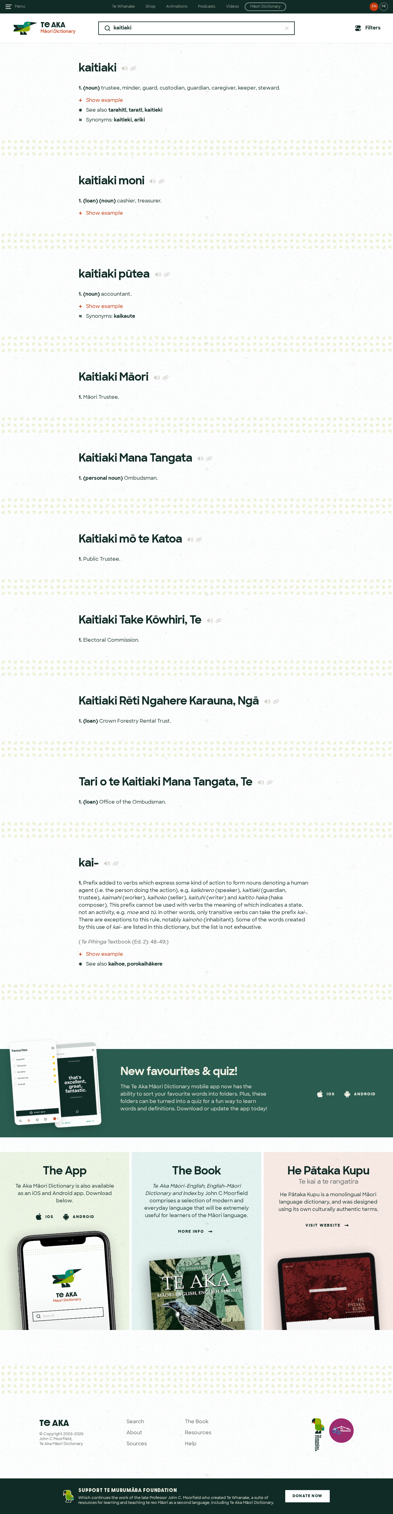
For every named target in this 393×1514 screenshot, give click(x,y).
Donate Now (307, 1496)
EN (374, 6)
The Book (196, 1422)
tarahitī (117, 110)
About (134, 1433)
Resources (198, 1433)
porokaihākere (144, 964)
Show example (104, 100)
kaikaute (124, 316)
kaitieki (153, 110)
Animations (176, 7)
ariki (139, 120)
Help (190, 1444)
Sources (136, 1444)
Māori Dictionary (265, 7)
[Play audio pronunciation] (124, 68)
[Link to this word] (133, 69)
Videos (232, 7)
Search (135, 1422)
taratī (135, 110)
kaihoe (116, 964)
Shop (150, 7)
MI (384, 6)
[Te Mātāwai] (341, 1436)
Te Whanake (123, 7)
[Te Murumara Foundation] (318, 1436)
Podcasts (206, 7)
